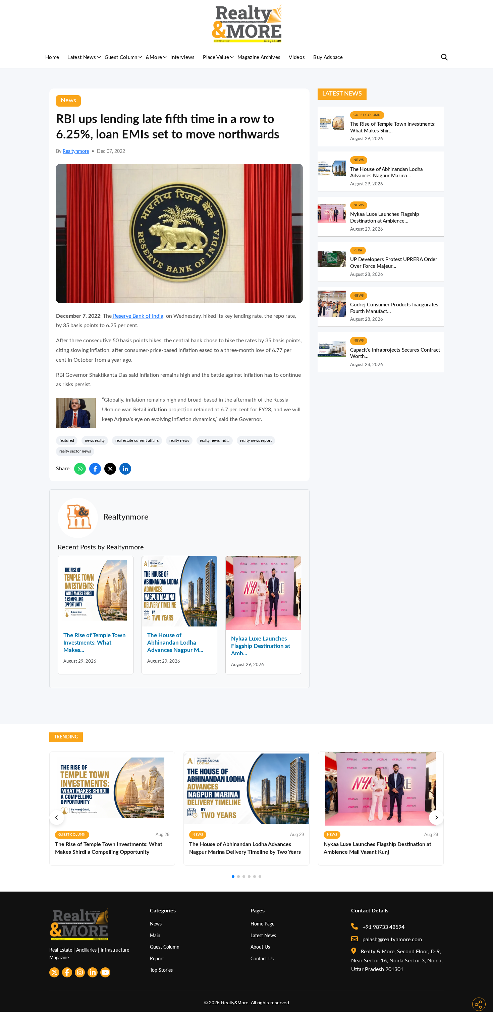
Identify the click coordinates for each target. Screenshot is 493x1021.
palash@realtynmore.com (391, 939)
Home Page (262, 923)
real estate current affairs (137, 440)
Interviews (182, 57)
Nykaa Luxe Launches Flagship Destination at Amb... (260, 646)
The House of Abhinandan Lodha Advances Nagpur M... (175, 643)
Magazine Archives (258, 57)
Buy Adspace (328, 57)
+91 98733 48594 (382, 927)
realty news (179, 440)
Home (52, 57)
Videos (297, 57)
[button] (56, 817)
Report (157, 958)
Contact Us (262, 958)
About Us (260, 947)
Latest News (81, 57)
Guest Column (121, 57)
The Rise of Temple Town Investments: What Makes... (94, 643)
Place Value (216, 57)
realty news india (214, 440)
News (156, 923)
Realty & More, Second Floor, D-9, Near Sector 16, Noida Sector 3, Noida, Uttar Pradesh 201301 (397, 960)
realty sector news (75, 451)
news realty (95, 440)
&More (154, 57)
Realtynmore (76, 151)
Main (155, 935)
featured (66, 440)
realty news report (256, 440)
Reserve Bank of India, (138, 316)
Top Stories (161, 970)
